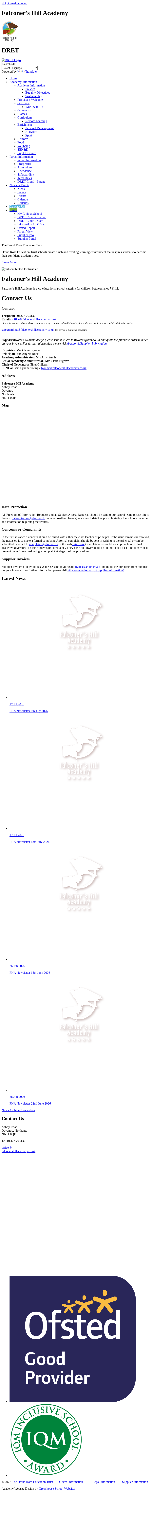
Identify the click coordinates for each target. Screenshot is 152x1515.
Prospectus (24, 163)
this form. (79, 544)
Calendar (23, 199)
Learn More (9, 262)
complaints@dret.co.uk (43, 544)
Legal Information (103, 1482)
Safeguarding (25, 174)
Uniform (22, 139)
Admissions (24, 167)
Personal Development (39, 128)
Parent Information (21, 156)
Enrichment (24, 124)
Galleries (22, 203)
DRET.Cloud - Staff (30, 220)
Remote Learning (36, 121)
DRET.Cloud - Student (31, 217)
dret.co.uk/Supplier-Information (87, 343)
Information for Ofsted (31, 224)
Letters (21, 192)
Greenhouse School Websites (57, 1488)
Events (21, 196)
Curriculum (24, 117)
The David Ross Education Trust (32, 1482)
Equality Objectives (37, 92)
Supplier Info (25, 235)
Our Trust (23, 103)
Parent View (25, 231)
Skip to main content (14, 3)
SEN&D (22, 149)
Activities (31, 131)
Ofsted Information (71, 1482)
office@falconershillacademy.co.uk (34, 319)
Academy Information (23, 82)
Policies (30, 89)
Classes (22, 114)
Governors (24, 110)
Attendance (24, 171)
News (21, 188)
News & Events (19, 185)
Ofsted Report (26, 228)
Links (13, 210)
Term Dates (24, 178)
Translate (31, 71)
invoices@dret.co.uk (87, 566)
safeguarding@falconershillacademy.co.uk (28, 329)
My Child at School (29, 213)
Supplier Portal (26, 238)
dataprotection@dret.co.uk (28, 518)
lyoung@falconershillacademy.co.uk (63, 368)
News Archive (11, 1110)
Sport (28, 135)
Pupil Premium (26, 153)
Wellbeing (23, 146)
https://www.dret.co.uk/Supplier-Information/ (95, 570)
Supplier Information (135, 1482)
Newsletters (27, 1110)
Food (20, 142)
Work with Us (34, 106)
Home (13, 78)
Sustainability (33, 96)
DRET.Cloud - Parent (31, 181)
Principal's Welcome (30, 99)
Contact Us (17, 206)
